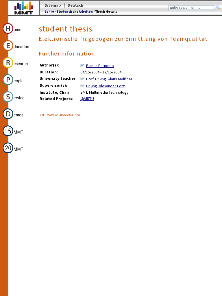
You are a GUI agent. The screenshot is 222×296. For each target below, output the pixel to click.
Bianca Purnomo (100, 65)
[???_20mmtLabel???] (17, 154)
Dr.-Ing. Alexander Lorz (105, 85)
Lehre (49, 12)
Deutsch (75, 5)
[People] (17, 85)
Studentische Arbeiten (74, 12)
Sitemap (53, 5)
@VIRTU (87, 98)
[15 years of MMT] (17, 137)
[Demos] (17, 120)
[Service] (17, 103)
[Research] (17, 68)
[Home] (17, 34)
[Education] (17, 51)
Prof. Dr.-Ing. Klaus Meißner (109, 79)
